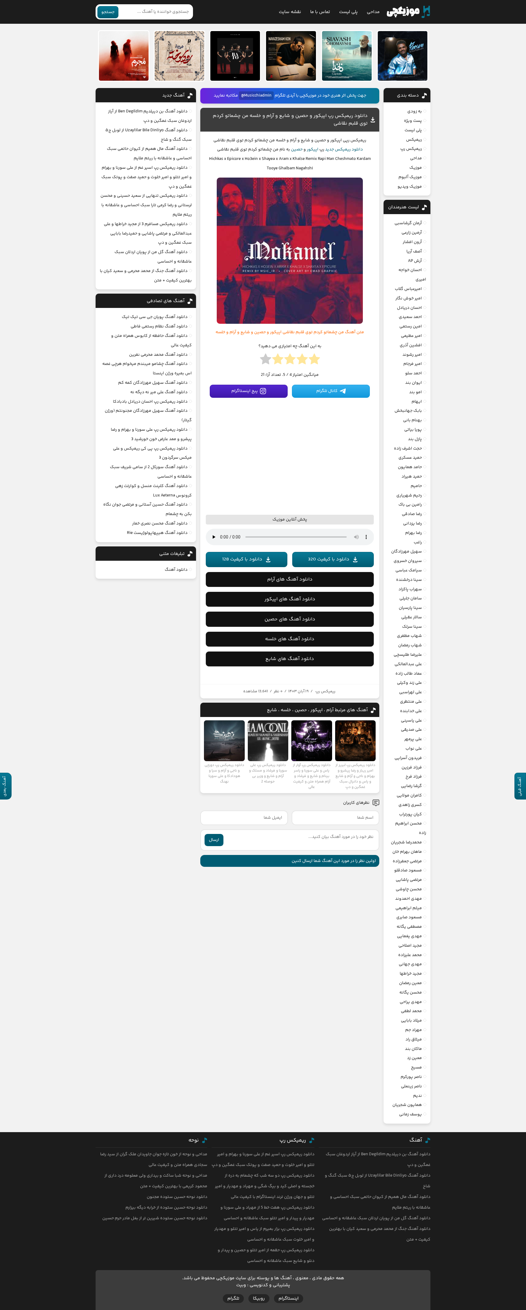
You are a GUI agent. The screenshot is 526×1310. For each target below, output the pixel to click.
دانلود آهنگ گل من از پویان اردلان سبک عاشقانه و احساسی (376, 1218)
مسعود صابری (409, 917)
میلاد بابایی (411, 1020)
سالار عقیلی (411, 617)
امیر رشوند (412, 354)
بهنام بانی (412, 420)
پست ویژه (413, 121)
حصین (297, 149)
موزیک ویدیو (410, 186)
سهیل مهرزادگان (406, 551)
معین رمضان (410, 983)
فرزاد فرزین (412, 767)
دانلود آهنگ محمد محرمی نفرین (158, 354)
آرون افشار (412, 242)
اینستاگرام (289, 1298)
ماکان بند (413, 1049)
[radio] (314, 361)
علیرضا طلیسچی (408, 654)
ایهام (417, 401)
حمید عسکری (410, 457)
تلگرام (233, 1298)
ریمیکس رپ (325, 691)
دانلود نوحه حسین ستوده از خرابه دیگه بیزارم (166, 1207)
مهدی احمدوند (408, 898)
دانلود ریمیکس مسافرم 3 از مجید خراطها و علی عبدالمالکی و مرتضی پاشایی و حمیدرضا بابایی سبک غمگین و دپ (148, 233)
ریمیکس (414, 139)
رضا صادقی (412, 514)
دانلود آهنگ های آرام (290, 579)
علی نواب (413, 748)
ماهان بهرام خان (407, 852)
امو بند (415, 392)
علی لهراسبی (410, 692)
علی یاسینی (411, 720)
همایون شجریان (407, 1105)
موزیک (415, 167)
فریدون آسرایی (408, 758)
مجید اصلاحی (410, 945)
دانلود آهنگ (176, 570)
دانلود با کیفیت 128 (242, 559)
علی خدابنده (411, 711)
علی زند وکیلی (409, 683)
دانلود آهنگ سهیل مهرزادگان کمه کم (153, 383)
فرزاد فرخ (413, 776)
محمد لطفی (411, 1011)
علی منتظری (411, 701)
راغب (418, 542)
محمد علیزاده (410, 955)
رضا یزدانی (412, 523)
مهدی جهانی (410, 964)
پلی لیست (348, 12)
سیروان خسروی (408, 561)
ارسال (214, 840)
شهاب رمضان (410, 645)
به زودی (414, 111)
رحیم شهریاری (409, 495)
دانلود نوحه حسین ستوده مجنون (177, 1197)
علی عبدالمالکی (408, 664)
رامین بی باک (410, 504)
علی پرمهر (413, 739)
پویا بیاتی (413, 429)
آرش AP (415, 261)
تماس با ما (320, 12)
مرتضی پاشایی (409, 880)
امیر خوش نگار (408, 298)
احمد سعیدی (410, 317)
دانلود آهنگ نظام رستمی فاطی (159, 326)
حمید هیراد (412, 476)
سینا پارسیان (410, 608)
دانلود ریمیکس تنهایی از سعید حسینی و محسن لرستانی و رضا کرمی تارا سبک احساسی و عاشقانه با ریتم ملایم (146, 205)
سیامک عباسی (408, 570)
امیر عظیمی (411, 336)
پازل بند (415, 439)
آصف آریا (414, 251)
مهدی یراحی (411, 1002)
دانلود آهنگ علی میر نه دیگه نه (159, 392)
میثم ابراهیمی (408, 908)
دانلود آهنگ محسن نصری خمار (160, 523)
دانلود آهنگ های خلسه (289, 639)
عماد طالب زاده (408, 673)
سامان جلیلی (410, 598)
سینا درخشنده (409, 580)
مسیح (416, 1067)
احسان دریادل (409, 308)
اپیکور (312, 149)
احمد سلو (413, 373)
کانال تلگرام (327, 391)
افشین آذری (411, 345)
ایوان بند (413, 383)
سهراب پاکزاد (410, 589)
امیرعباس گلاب (408, 289)
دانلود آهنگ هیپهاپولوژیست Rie (157, 533)
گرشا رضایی (411, 786)
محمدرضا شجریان (406, 842)
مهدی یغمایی (409, 936)
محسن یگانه (410, 992)
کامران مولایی (409, 795)
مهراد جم (413, 1030)
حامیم (416, 486)
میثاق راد (413, 1039)
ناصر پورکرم (411, 1077)
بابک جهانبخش (408, 411)
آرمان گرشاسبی (408, 223)
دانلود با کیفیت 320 (328, 559)
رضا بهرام (413, 533)
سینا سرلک (412, 626)
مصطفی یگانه (409, 926)
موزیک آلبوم (410, 177)
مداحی (373, 12)
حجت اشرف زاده (408, 448)
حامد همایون (410, 467)
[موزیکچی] (408, 12)
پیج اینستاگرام (244, 391)
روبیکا (259, 1298)
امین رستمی (410, 326)
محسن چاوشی (409, 889)
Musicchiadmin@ (256, 95)
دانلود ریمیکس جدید (344, 149)
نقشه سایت (290, 12)
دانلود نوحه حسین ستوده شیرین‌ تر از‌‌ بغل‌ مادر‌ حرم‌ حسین (154, 1218)
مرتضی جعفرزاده (407, 861)
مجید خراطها (411, 973)
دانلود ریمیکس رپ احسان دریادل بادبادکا (150, 401)
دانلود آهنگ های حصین (290, 619)
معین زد (414, 1058)
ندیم (417, 1096)
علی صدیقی (411, 729)
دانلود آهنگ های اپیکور (290, 599)
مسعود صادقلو (408, 870)
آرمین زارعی (412, 232)
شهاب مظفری (409, 636)
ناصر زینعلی (411, 1086)
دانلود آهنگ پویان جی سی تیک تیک (155, 317)
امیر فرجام (412, 364)
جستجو (107, 12)
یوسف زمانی (410, 1114)
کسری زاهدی (410, 805)
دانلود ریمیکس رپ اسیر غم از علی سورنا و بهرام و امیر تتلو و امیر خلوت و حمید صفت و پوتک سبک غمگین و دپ (146, 177)
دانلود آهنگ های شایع (289, 659)
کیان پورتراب (410, 814)
